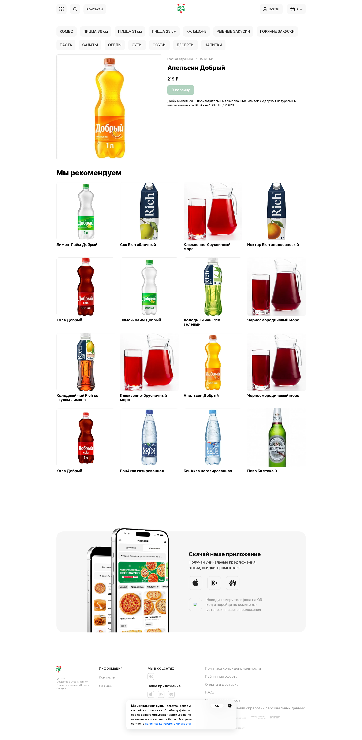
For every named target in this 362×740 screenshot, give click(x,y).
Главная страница (180, 59)
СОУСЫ (159, 45)
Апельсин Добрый (201, 395)
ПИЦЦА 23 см (164, 31)
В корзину (181, 90)
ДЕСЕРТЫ (185, 45)
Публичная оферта (221, 676)
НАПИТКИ (213, 45)
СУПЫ (137, 45)
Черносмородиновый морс (273, 320)
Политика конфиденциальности (233, 668)
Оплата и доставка (222, 684)
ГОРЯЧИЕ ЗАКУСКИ (277, 31)
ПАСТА (66, 45)
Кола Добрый (69, 320)
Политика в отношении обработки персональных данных (255, 708)
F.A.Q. (209, 692)
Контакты (107, 677)
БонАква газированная (142, 471)
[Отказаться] (229, 705)
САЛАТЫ (90, 45)
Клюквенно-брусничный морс (207, 247)
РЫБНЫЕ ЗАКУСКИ (233, 31)
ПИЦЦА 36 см (95, 31)
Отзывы (105, 686)
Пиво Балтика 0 (262, 471)
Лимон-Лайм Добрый (76, 245)
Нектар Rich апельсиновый (273, 245)
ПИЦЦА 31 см (130, 31)
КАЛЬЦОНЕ (196, 31)
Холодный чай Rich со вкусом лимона (77, 397)
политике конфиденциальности (168, 723)
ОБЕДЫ (115, 45)
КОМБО (66, 31)
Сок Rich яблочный (138, 245)
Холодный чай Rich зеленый (202, 322)
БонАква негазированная (208, 471)
